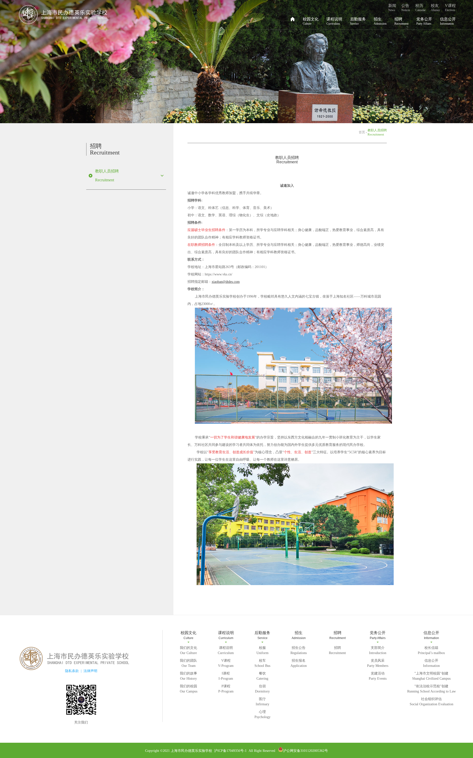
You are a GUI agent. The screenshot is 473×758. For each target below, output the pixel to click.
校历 (420, 7)
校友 (435, 7)
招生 (380, 21)
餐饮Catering (262, 676)
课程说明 (334, 21)
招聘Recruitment (337, 650)
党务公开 (424, 21)
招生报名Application (298, 663)
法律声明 (90, 671)
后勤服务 (358, 21)
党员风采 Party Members (377, 663)
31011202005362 (312, 751)
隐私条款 (72, 671)
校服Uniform (262, 650)
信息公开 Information (431, 663)
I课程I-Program (226, 676)
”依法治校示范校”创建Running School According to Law (431, 688)
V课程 (450, 7)
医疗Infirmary (262, 701)
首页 (362, 132)
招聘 (401, 21)
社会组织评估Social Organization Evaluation (431, 701)
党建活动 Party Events (378, 676)
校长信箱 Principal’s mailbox (431, 650)
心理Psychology (262, 714)
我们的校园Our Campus (188, 688)
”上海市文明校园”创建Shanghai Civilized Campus (431, 676)
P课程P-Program (226, 688)
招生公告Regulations (298, 650)
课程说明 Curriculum (226, 650)
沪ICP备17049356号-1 (230, 751)
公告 (405, 7)
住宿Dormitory (262, 688)
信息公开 (448, 21)
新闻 (392, 7)
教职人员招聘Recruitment (107, 175)
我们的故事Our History (188, 676)
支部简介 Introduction (377, 650)
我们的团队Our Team (188, 663)
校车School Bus (262, 663)
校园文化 (311, 21)
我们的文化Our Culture (188, 650)
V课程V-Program (226, 663)
